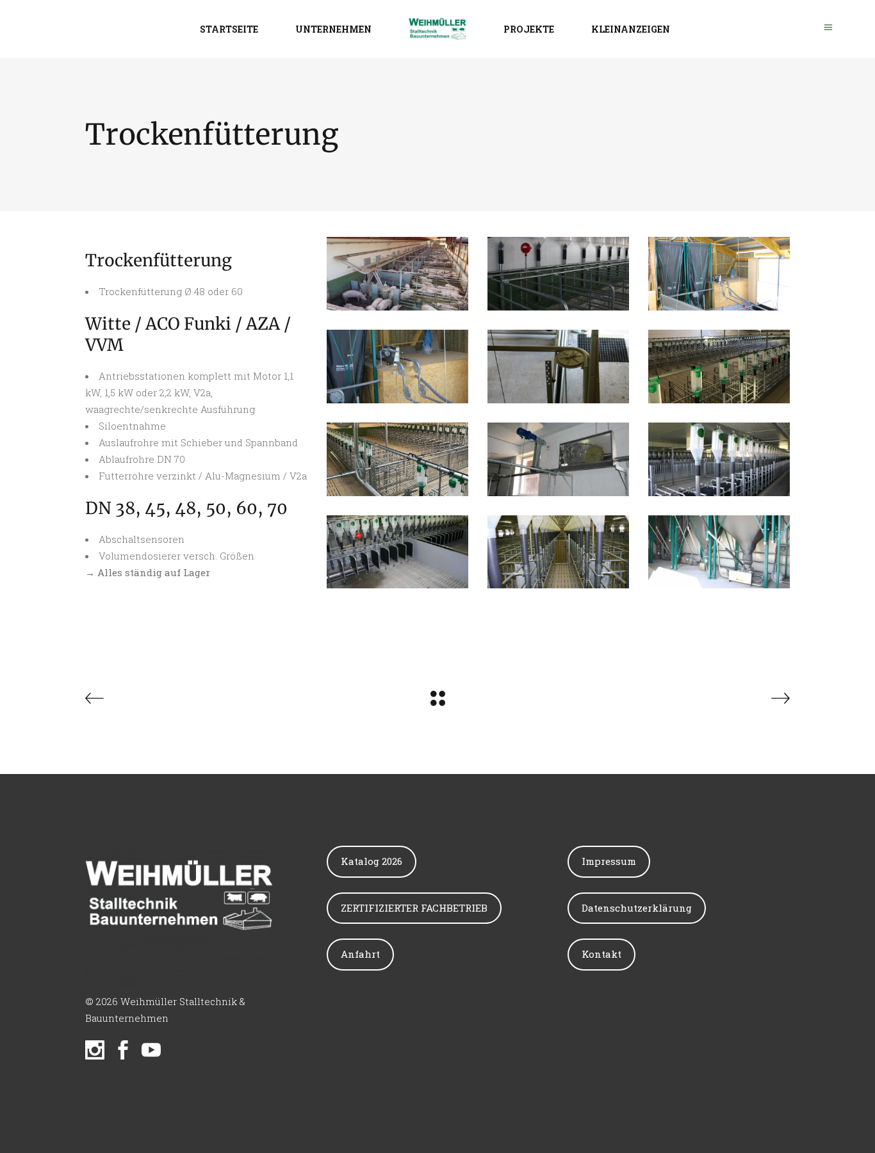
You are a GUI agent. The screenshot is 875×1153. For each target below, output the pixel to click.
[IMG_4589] (719, 366)
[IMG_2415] (558, 273)
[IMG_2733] (397, 366)
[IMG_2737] (558, 366)
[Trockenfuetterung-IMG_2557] (558, 552)
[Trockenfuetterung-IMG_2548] (397, 552)
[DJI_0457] (397, 273)
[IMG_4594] (397, 459)
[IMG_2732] (719, 273)
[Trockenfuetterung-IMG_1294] (719, 459)
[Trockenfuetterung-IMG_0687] (558, 459)
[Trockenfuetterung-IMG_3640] (719, 552)
